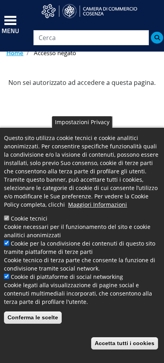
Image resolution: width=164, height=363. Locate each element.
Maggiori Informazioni (97, 204)
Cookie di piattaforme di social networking (67, 276)
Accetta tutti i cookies (124, 343)
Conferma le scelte (33, 317)
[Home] (94, 11)
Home (14, 53)
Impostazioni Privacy (82, 122)
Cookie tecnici (29, 218)
